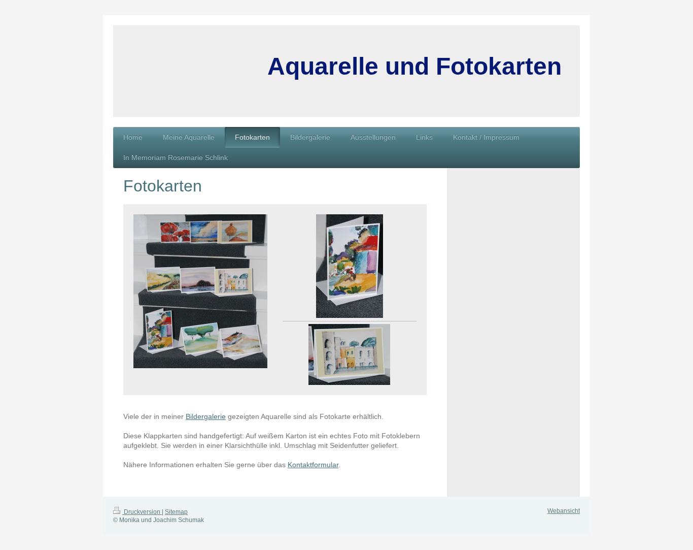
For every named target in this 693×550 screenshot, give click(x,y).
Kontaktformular (313, 465)
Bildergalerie (206, 416)
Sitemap (176, 511)
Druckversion (142, 511)
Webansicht (563, 510)
